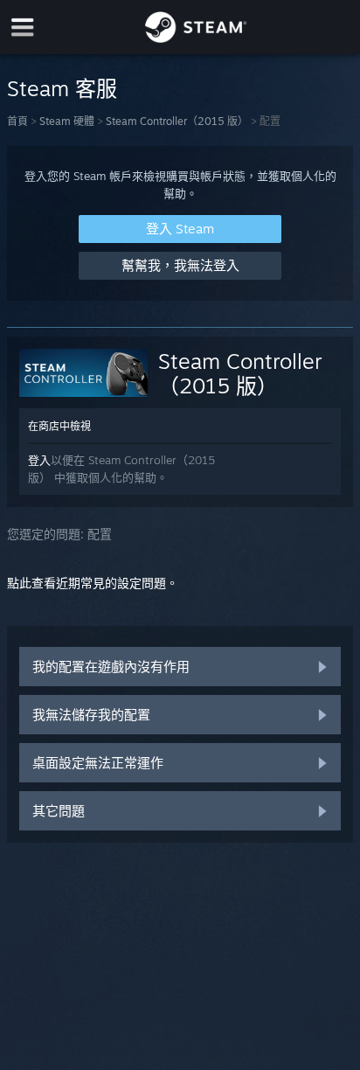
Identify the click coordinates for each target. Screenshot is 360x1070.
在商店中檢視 (59, 426)
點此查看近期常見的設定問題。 (92, 582)
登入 (39, 460)
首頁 (17, 121)
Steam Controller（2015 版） (177, 121)
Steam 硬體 (66, 121)
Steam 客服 (62, 88)
